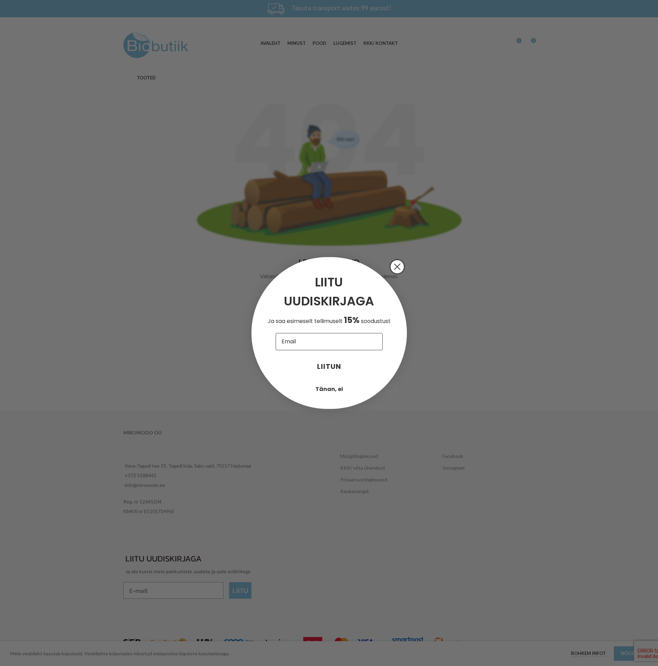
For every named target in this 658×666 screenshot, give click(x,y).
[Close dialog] (397, 267)
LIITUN (329, 366)
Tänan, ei (329, 389)
